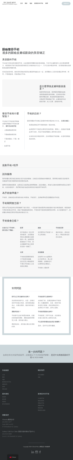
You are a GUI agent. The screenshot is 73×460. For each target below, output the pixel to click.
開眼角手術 (41, 405)
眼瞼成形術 (41, 400)
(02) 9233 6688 (7, 434)
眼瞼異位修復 (41, 410)
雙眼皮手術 (41, 403)
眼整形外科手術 (38, 3)
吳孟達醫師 (41, 374)
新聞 (46, 3)
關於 (26, 3)
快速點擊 (47, 446)
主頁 (21, 3)
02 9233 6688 (38, 357)
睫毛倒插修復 (6, 404)
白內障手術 (41, 398)
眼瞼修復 (40, 408)
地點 (31, 3)
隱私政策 (4, 389)
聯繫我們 (66, 3)
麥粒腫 (4, 399)
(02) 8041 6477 (7, 422)
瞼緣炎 (4, 397)
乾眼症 (4, 401)
